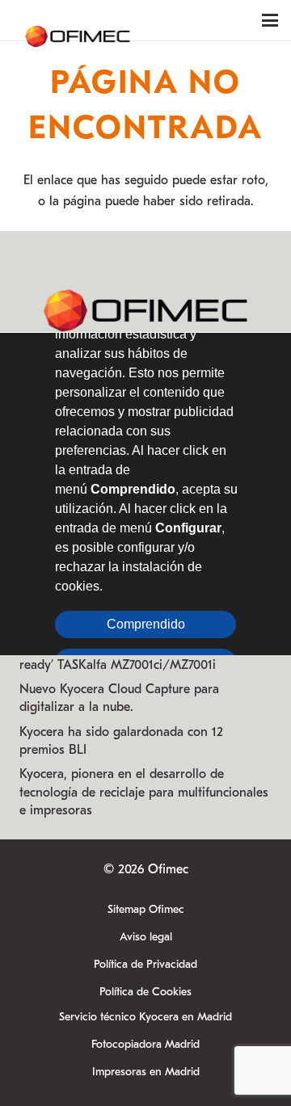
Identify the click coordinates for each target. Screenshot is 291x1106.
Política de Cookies (145, 992)
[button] (270, 20)
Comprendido (146, 623)
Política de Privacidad (145, 964)
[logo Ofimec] (77, 20)
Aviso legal (146, 937)
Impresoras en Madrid (146, 1072)
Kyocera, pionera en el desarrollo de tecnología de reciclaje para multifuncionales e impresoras (143, 792)
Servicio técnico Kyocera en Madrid (145, 1017)
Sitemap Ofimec (146, 909)
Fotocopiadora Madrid (145, 1044)
